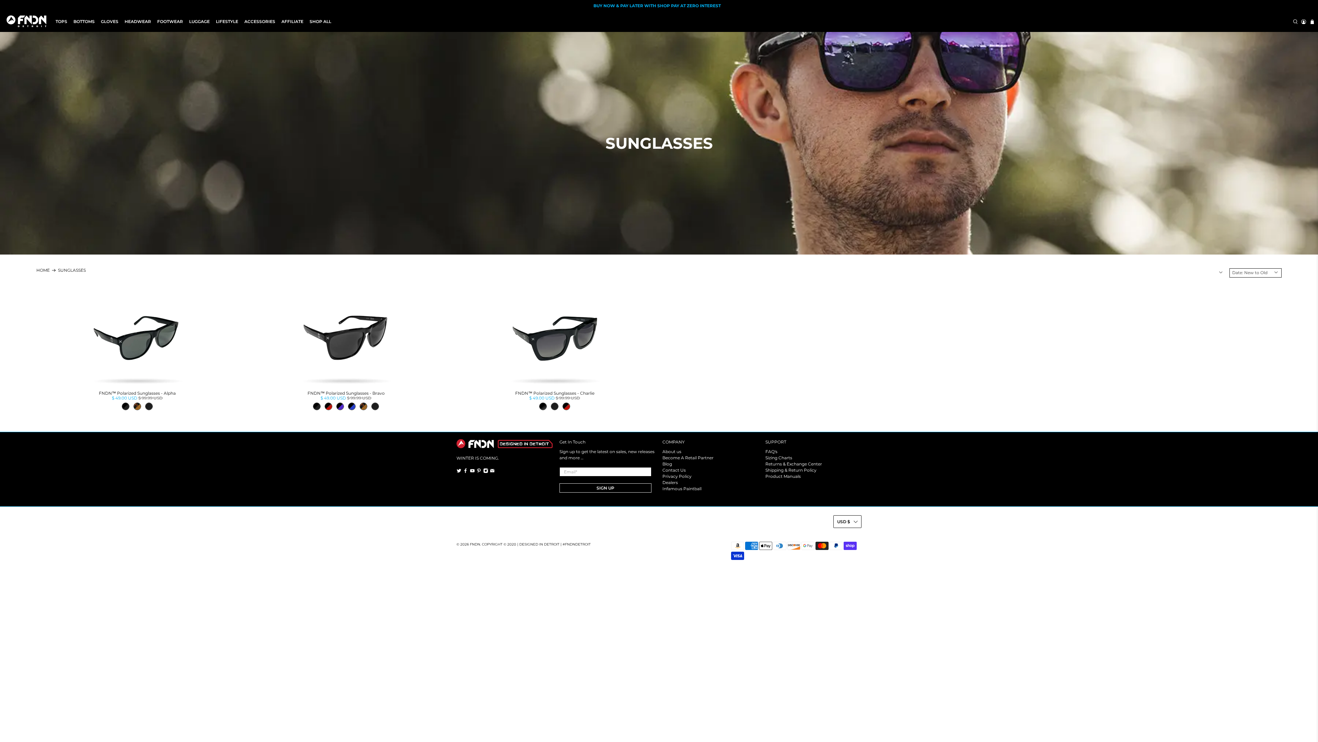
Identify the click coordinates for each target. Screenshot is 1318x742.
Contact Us (674, 470)
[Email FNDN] (492, 471)
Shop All (320, 21)
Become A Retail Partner (688, 457)
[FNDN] (28, 21)
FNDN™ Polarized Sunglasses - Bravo (346, 393)
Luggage (199, 21)
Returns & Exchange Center (793, 463)
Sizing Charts (778, 457)
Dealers (670, 482)
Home (43, 270)
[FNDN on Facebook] (465, 471)
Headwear (138, 21)
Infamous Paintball (682, 488)
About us (671, 451)
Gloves (109, 21)
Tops (61, 21)
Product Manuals (783, 476)
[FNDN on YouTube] (472, 471)
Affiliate (292, 21)
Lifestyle (227, 21)
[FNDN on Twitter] (458, 471)
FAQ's (771, 451)
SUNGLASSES (72, 270)
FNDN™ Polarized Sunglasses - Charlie (554, 393)
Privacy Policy (677, 476)
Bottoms (84, 21)
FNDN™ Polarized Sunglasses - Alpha (137, 393)
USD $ (843, 521)
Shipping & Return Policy (791, 470)
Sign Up (605, 488)
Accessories (259, 21)
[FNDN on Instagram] (485, 471)
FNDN (475, 544)
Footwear (170, 21)
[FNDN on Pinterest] (478, 471)
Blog (667, 463)
